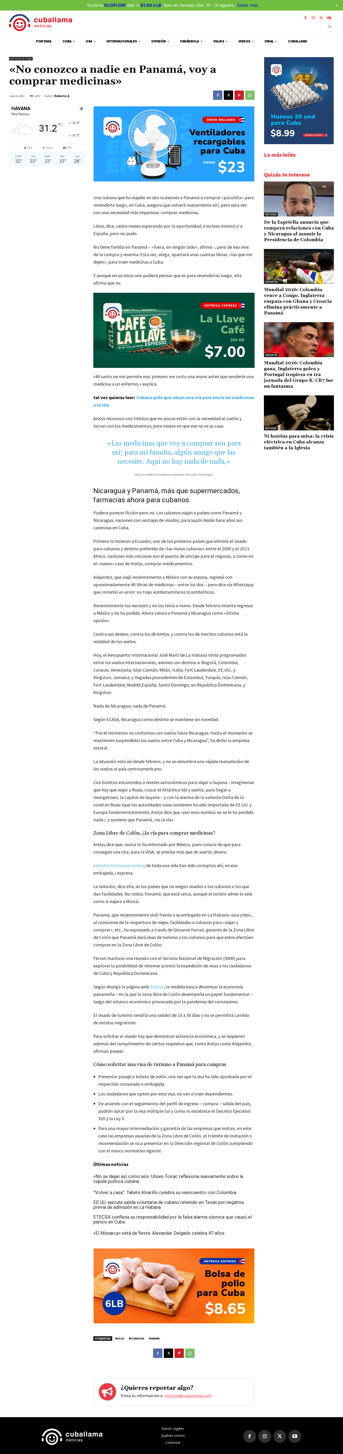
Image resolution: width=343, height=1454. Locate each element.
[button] (329, 26)
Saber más (247, 5)
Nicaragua (136, 1338)
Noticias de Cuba (21, 58)
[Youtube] (329, 18)
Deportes (271, 281)
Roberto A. (62, 96)
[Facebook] (305, 18)
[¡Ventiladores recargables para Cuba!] (174, 180)
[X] (321, 18)
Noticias (270, 214)
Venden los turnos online (119, 865)
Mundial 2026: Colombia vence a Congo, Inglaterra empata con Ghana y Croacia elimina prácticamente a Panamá (298, 301)
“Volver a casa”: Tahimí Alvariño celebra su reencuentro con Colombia (164, 1192)
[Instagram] (313, 18)
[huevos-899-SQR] (299, 143)
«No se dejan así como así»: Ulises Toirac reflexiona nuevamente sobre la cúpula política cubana (168, 1179)
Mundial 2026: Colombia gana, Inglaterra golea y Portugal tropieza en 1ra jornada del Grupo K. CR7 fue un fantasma (298, 374)
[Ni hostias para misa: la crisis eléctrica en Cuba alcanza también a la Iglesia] (299, 412)
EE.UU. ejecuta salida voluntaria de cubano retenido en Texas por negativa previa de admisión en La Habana (168, 1205)
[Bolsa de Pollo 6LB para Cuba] (174, 1322)
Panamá (154, 1338)
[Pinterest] (239, 95)
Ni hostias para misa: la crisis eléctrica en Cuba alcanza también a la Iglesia (299, 442)
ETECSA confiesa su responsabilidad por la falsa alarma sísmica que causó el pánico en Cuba (172, 1219)
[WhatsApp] (250, 95)
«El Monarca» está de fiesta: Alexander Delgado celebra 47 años (158, 1233)
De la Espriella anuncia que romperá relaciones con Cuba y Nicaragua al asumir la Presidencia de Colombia (299, 231)
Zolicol (157, 987)
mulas (119, 1338)
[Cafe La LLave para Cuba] (174, 330)
